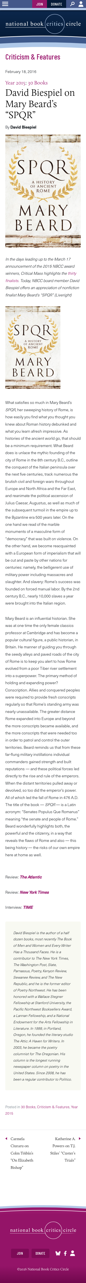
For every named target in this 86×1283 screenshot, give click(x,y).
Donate (56, 4)
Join (39, 4)
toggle (5, 4)
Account (81, 4)
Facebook (65, 1253)
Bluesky (58, 1253)
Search (72, 4)
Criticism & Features (32, 56)
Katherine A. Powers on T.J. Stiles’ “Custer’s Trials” (62, 1149)
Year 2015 (15, 82)
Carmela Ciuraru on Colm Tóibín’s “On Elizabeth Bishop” (22, 1153)
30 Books (38, 82)
